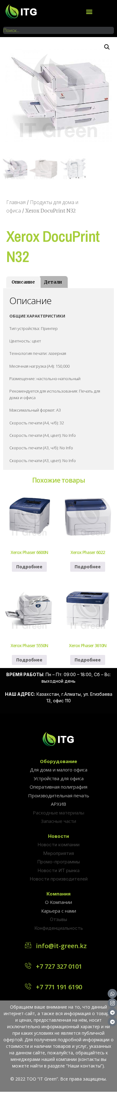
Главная (16, 202)
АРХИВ (58, 804)
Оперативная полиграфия (58, 787)
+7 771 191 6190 (59, 987)
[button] (89, 11)
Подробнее (29, 567)
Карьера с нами (58, 911)
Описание (23, 282)
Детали (53, 282)
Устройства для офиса (59, 778)
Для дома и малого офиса (58, 769)
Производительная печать (58, 795)
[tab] (23, 282)
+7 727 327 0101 (59, 966)
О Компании (58, 902)
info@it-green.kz (61, 946)
